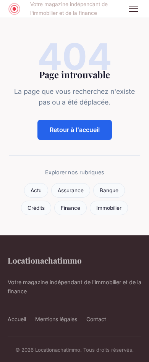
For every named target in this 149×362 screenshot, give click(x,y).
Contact (96, 319)
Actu (36, 190)
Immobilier (108, 208)
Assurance (71, 190)
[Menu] (133, 9)
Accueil (17, 319)
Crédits (36, 208)
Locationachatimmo (45, 260)
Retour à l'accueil (75, 130)
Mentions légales (56, 319)
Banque (109, 190)
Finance (70, 208)
